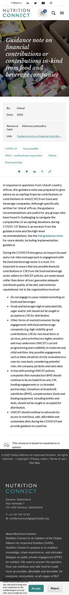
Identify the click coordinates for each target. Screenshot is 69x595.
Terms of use (57, 459)
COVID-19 (11, 148)
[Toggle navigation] (62, 13)
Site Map (34, 463)
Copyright (22, 459)
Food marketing (13, 162)
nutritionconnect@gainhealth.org (29, 518)
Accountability (31, 148)
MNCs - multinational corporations (23, 155)
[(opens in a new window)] (28, 3)
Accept (36, 588)
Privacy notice (39, 459)
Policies (52, 155)
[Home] (19, 13)
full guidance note (50, 235)
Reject (55, 588)
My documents (42, 12)
